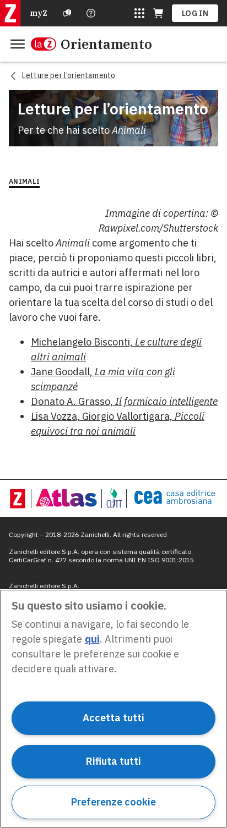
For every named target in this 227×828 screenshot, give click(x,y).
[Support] (67, 13)
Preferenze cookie (113, 802)
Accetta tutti (113, 717)
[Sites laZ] (139, 13)
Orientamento (106, 44)
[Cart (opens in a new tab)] (158, 13)
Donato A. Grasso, (124, 401)
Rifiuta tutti (113, 761)
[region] (113, 708)
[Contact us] (91, 13)
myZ (38, 13)
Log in (195, 13)
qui (92, 639)
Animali (24, 181)
